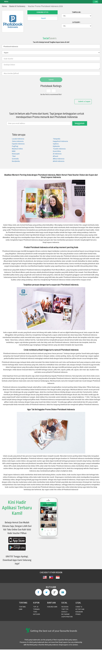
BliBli (13, 151)
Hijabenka (56, 146)
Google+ (54, 592)
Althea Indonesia (58, 159)
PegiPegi (15, 146)
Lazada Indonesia (18, 139)
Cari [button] (96, 1)
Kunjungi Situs (42, 12)
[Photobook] (45, 579)
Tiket (14, 156)
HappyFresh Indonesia (60, 141)
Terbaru (36, 609)
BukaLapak (16, 154)
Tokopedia (56, 139)
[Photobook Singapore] (58, 579)
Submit (51, 80)
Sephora (56, 144)
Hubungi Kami (52, 607)
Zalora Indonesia (18, 141)
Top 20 (35, 607)
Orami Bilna (57, 151)
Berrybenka (16, 161)
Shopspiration (67, 617)
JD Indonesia (57, 154)
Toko (35, 612)
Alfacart (55, 156)
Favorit (43, 18)
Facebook (38, 592)
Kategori (36, 614)
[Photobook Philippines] (51, 579)
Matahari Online (17, 149)
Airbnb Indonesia (58, 161)
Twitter (46, 592)
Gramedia (15, 159)
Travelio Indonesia (59, 149)
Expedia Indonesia (18, 144)
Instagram (62, 592)
